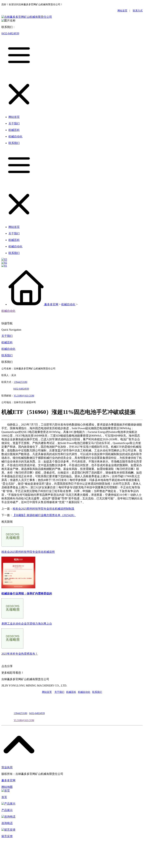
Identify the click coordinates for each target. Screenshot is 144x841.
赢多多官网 (51, 304)
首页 (4, 797)
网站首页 (122, 10)
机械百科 (7, 342)
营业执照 (7, 767)
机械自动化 (68, 304)
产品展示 (7, 810)
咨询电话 (7, 823)
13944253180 (20, 382)
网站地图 (7, 786)
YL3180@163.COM (24, 720)
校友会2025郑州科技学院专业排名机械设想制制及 (43, 508)
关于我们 (7, 335)
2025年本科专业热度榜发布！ (19, 653)
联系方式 (138, 10)
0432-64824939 (10, 33)
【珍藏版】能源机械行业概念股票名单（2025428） (44, 515)
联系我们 (7, 355)
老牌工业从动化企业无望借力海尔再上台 (26, 623)
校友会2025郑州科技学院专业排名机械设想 (28, 551)
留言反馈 (7, 836)
